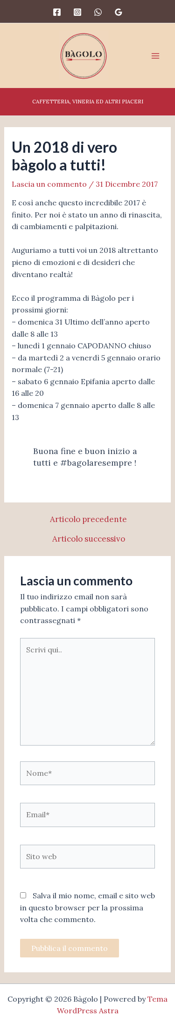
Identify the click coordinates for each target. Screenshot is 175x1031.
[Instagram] (77, 12)
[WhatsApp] (98, 12)
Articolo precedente (88, 519)
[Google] (118, 12)
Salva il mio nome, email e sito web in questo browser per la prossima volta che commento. (87, 907)
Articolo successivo (88, 539)
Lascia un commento (49, 184)
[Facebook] (57, 12)
